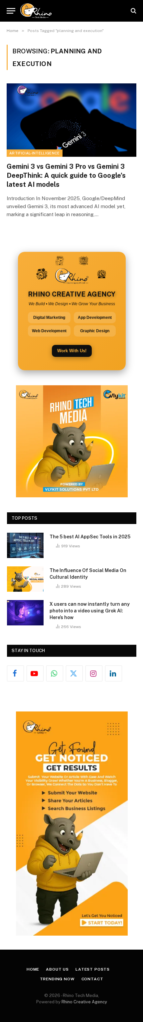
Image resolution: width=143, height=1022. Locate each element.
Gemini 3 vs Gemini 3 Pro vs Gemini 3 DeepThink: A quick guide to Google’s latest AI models (66, 175)
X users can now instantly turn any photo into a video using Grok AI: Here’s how (90, 610)
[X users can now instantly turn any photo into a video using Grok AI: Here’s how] (25, 612)
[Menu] (11, 10)
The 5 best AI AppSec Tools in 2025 (90, 536)
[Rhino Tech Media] (36, 11)
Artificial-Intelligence (34, 153)
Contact (92, 979)
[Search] (132, 10)
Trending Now (57, 979)
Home (33, 969)
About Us (57, 969)
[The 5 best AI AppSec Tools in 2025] (25, 545)
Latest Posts (92, 969)
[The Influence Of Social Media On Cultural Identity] (25, 579)
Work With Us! (71, 350)
